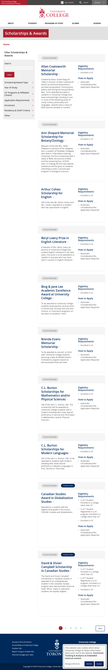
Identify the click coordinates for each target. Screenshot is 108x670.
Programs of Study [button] (54, 23)
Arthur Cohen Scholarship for (52, 193)
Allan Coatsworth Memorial (53, 70)
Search (7, 63)
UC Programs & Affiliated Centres (16, 94)
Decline (89, 664)
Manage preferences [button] (72, 664)
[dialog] (85, 656)
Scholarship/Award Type (16, 82)
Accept (99, 664)
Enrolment (9, 105)
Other (7, 115)
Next (100, 628)
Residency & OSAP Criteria (17, 110)
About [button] (11, 23)
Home (6, 44)
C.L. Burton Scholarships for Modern (55, 449)
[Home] (54, 12)
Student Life (17, 648)
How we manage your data (22, 655)
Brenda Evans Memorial (50, 343)
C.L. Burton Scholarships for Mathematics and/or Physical (55, 393)
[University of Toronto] (57, 647)
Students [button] (32, 23)
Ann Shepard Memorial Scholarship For (57, 137)
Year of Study (10, 87)
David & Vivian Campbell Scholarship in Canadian (56, 567)
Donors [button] (97, 23)
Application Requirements (17, 100)
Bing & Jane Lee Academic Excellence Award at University (56, 292)
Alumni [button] (75, 23)
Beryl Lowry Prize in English (55, 240)
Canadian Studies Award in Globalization (57, 498)
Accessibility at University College (25, 645)
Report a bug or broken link (23, 651)
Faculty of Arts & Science (21, 642)
